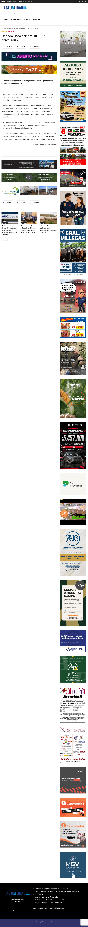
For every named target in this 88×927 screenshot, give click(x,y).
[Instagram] (80, 1)
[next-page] (6, 239)
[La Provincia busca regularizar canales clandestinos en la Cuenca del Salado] (48, 218)
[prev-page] (3, 239)
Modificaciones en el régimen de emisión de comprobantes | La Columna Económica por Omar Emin (9, 230)
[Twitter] (82, 1)
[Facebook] (77, 1)
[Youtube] (85, 1)
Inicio (3, 28)
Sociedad (9, 28)
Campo (42, 223)
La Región (10, 31)
